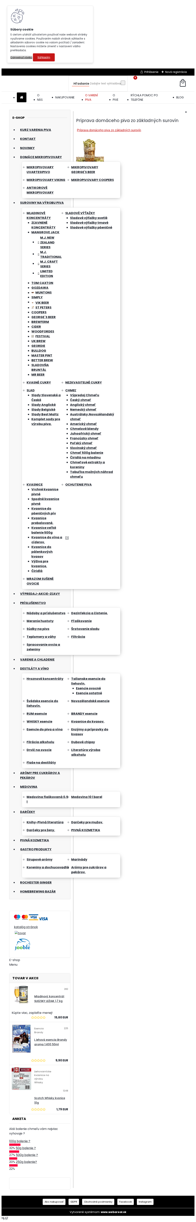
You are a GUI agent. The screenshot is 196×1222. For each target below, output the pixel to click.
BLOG (180, 97)
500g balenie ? (27, 1155)
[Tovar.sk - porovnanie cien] (17, 921)
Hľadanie (81, 83)
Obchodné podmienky (98, 1202)
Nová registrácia (176, 72)
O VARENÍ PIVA (91, 97)
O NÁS (40, 97)
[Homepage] (21, 97)
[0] (183, 83)
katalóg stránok (26, 927)
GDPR (73, 1202)
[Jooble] (22, 951)
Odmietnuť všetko (21, 57)
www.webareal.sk (113, 1212)
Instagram (145, 1202)
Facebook (125, 1202)
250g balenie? (26, 1162)
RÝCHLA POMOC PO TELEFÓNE (144, 97)
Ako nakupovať (54, 1202)
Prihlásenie (151, 72)
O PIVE (115, 97)
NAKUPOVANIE (64, 97)
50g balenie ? (26, 1148)
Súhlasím (44, 57)
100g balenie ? (19, 1141)
